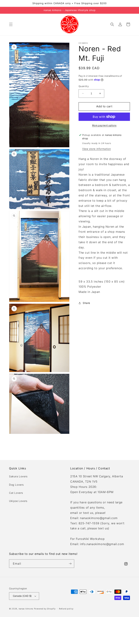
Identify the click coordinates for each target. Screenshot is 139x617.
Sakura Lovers (18, 476)
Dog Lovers (16, 484)
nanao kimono (26, 608)
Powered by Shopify (45, 608)
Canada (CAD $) (22, 595)
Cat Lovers (16, 492)
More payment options (104, 125)
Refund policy (66, 608)
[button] (11, 24)
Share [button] (86, 302)
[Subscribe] (70, 563)
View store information (96, 148)
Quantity (84, 86)
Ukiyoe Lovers (18, 500)
